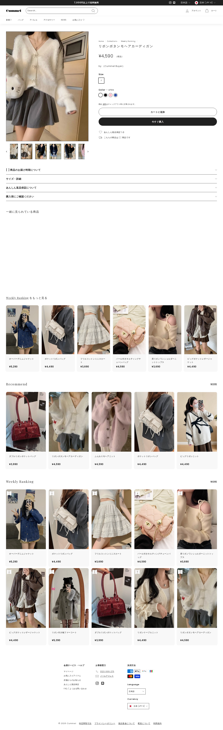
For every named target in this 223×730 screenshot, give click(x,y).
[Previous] (8, 151)
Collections (112, 41)
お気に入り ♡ (79, 20)
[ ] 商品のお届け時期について (23, 170)
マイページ (68, 671)
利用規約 (157, 723)
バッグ (21, 20)
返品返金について (126, 723)
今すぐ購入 (158, 121)
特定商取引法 (85, 723)
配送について (144, 723)
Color (106, 89)
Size (101, 74)
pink (110, 95)
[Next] (86, 151)
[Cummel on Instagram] (97, 683)
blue (115, 95)
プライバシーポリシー (105, 723)
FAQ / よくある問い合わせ (75, 688)
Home (101, 41)
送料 (104, 104)
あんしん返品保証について (21, 187)
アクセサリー (49, 20)
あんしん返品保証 (71, 684)
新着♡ (9, 20)
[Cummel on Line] (102, 683)
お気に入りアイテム (72, 675)
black (105, 95)
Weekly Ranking (128, 41)
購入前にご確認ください (20, 196)
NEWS (63, 20)
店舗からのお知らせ (72, 680)
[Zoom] (47, 86)
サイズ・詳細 (13, 179)
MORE (214, 384)
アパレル (33, 20)
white (100, 95)
